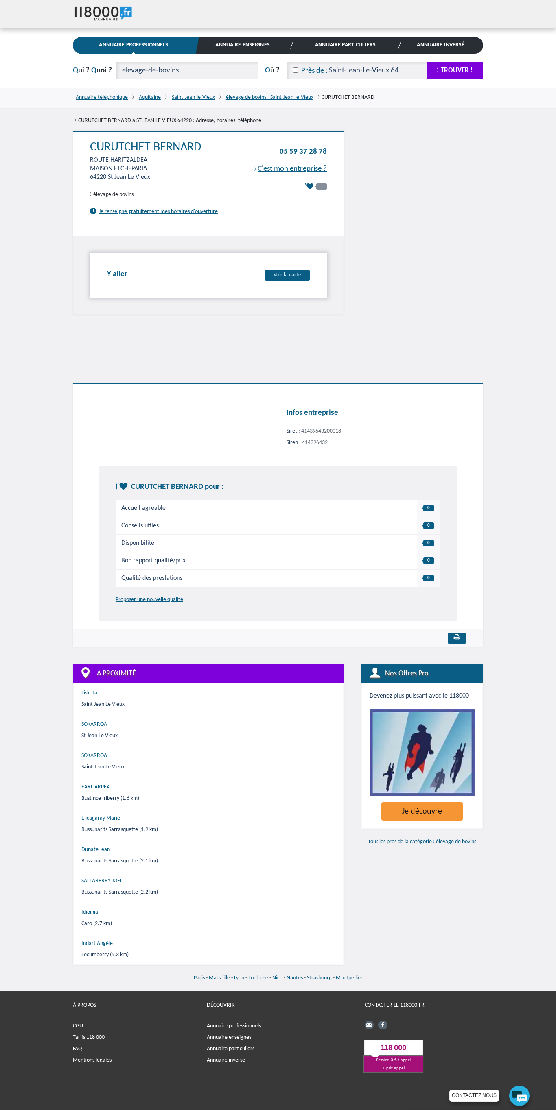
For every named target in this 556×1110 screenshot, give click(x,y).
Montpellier (349, 978)
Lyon (239, 978)
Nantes (295, 978)
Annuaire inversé (226, 1060)
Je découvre (422, 811)
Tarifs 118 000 (89, 1037)
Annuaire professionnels (234, 1026)
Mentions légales (92, 1060)
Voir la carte (287, 275)
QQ (92, 70)
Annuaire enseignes (229, 1037)
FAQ (77, 1049)
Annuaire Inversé (440, 45)
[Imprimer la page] (457, 638)
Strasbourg (319, 978)
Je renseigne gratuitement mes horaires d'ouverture (158, 212)
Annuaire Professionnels (133, 45)
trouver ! (457, 70)
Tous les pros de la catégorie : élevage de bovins (422, 842)
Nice (277, 978)
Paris (199, 978)
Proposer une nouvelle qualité (149, 599)
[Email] (369, 1025)
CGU (78, 1026)
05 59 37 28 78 (303, 152)
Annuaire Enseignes (242, 45)
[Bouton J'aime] (315, 186)
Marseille (219, 978)
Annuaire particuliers (230, 1049)
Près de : (314, 71)
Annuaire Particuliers (345, 45)
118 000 (393, 1047)
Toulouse (258, 978)
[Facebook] (382, 1025)
